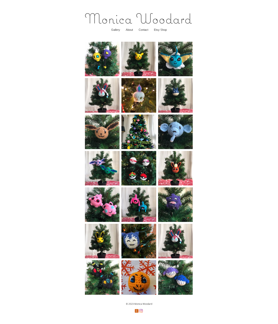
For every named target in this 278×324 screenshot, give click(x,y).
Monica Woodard (138, 18)
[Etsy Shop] (136, 311)
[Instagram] (141, 311)
